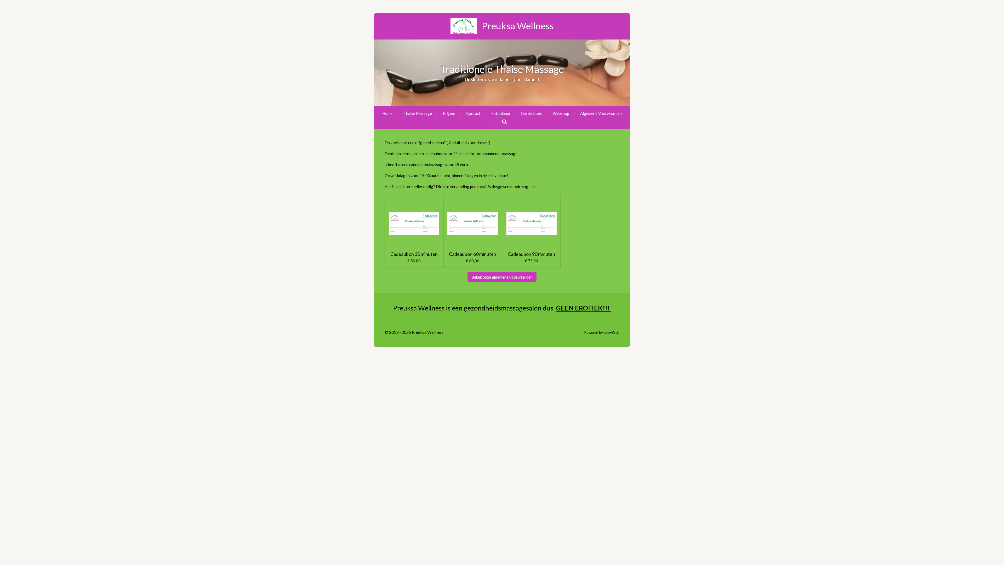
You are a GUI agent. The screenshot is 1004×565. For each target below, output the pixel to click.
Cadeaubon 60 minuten (472, 254)
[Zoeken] (504, 122)
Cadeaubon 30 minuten (414, 254)
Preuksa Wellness (518, 25)
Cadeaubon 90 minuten (531, 254)
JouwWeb (611, 332)
